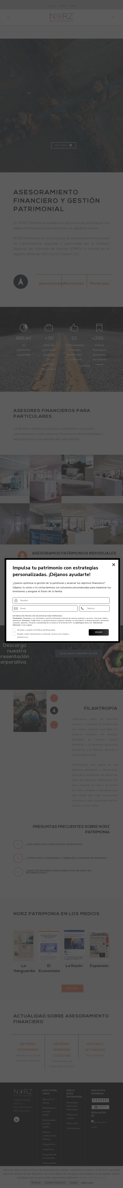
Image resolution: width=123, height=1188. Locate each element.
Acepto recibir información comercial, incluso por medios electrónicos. (43, 635)
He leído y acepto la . (36, 630)
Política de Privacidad (45, 630)
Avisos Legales (26, 625)
